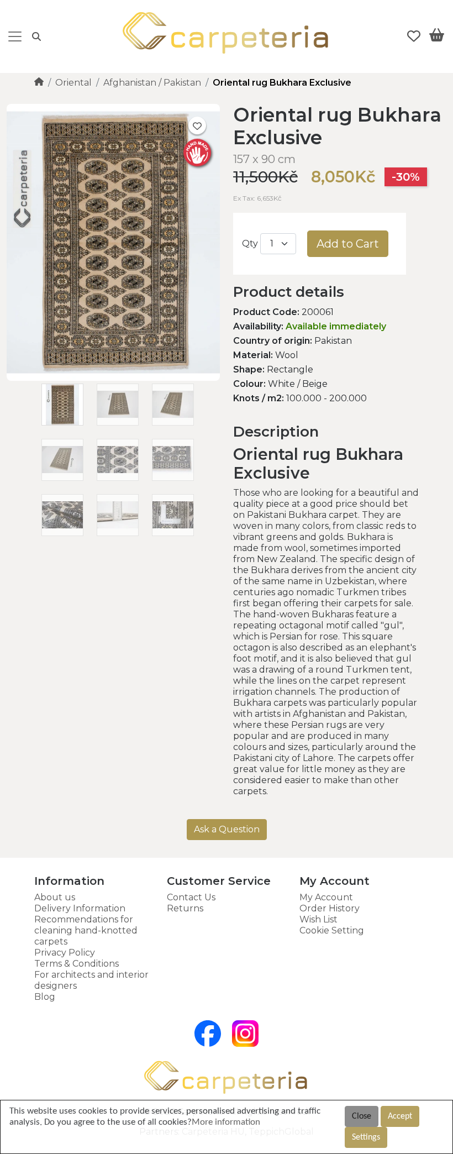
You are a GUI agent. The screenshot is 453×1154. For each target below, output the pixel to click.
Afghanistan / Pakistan (152, 82)
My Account (326, 897)
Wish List (318, 919)
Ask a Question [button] (227, 829)
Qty (250, 243)
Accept (400, 1116)
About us (54, 897)
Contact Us (191, 897)
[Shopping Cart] (436, 37)
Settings (366, 1137)
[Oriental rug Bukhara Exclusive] (113, 378)
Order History (329, 908)
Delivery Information (79, 908)
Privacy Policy (64, 952)
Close (361, 1116)
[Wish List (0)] (414, 36)
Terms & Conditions (76, 963)
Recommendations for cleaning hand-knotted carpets (86, 930)
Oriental (73, 82)
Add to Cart (348, 243)
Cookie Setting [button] (331, 930)
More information (226, 1122)
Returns (185, 908)
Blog (44, 997)
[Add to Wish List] (197, 125)
